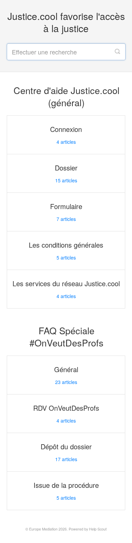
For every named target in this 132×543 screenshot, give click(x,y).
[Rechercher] (117, 51)
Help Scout (98, 528)
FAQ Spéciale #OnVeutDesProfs (66, 336)
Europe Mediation (43, 528)
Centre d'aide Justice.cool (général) (66, 96)
